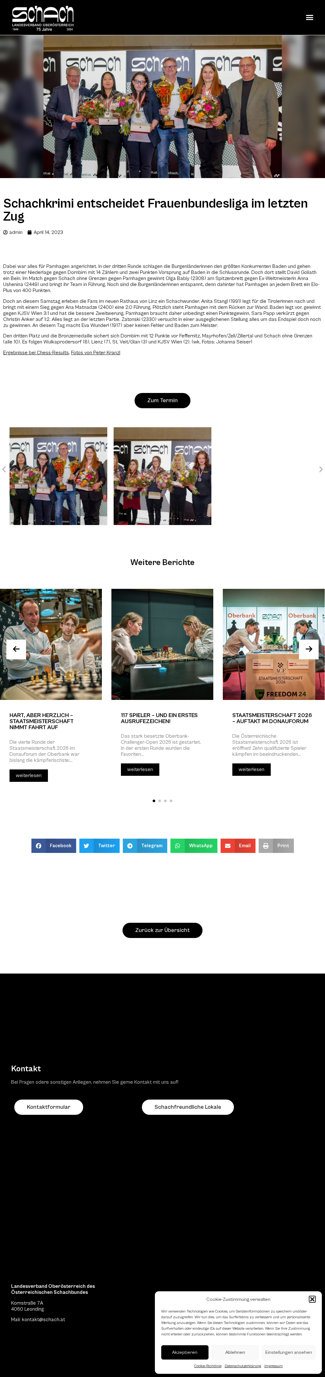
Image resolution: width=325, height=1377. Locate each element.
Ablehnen (235, 1352)
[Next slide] (309, 649)
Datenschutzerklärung (243, 1366)
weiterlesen (29, 775)
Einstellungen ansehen (288, 1352)
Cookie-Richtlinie (208, 1366)
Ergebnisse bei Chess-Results (36, 353)
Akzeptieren (184, 1352)
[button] (312, 1299)
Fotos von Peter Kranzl (95, 353)
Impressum (273, 1366)
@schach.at (52, 1319)
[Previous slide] (16, 649)
